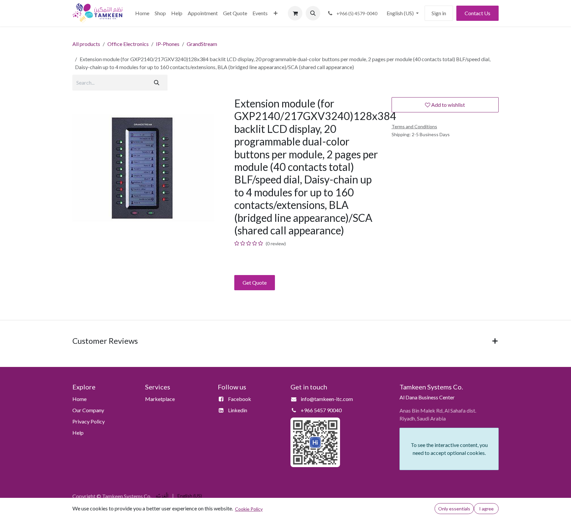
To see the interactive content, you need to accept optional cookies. (449, 449)
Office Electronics (128, 44)
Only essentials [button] (454, 508)
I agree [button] (486, 508)
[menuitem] (142, 13)
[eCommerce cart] (295, 13)
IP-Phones (167, 44)
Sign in (439, 13)
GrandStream (202, 44)
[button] (313, 13)
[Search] (157, 83)
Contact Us (477, 13)
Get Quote (255, 282)
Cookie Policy (249, 509)
